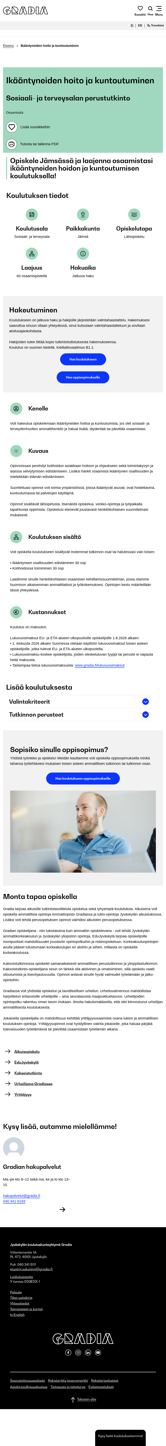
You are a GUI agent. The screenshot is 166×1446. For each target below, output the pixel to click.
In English (17, 1315)
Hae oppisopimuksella (83, 377)
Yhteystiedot (19, 1303)
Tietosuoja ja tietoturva (67, 1387)
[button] (25, 11)
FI (132, 25)
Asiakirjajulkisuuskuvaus (28, 1387)
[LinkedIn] (89, 1354)
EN (140, 25)
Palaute (16, 1292)
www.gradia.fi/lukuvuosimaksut (100, 665)
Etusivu (8, 45)
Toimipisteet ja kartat (26, 1309)
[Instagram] (79, 1354)
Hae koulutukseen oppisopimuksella (83, 778)
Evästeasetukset (101, 1387)
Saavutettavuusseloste (27, 1381)
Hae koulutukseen (83, 359)
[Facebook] (69, 1354)
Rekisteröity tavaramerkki (68, 1381)
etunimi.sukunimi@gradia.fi (31, 1269)
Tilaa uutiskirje (21, 1298)
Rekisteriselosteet (104, 1381)
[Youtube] (98, 1354)
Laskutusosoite (21, 1277)
